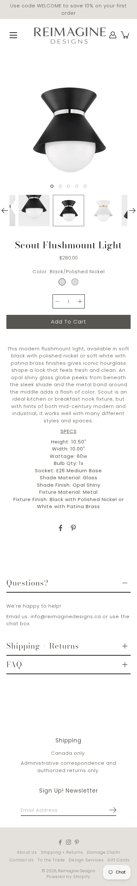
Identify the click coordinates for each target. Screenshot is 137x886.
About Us (27, 852)
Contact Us (22, 860)
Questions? (27, 583)
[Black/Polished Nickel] (62, 281)
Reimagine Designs (76, 871)
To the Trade (51, 860)
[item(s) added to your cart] (125, 35)
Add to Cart (68, 321)
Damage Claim (103, 852)
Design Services (86, 860)
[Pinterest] (73, 528)
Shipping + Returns (42, 646)
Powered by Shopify (68, 876)
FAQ (14, 664)
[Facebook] (60, 528)
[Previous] (5, 210)
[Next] (132, 210)
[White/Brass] (74, 281)
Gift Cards (119, 860)
